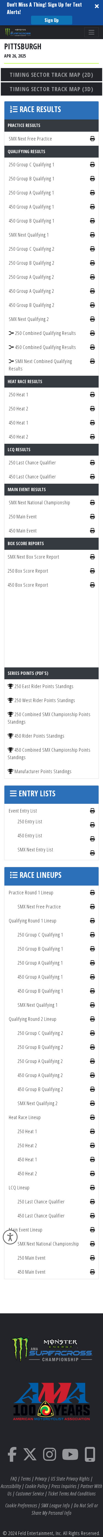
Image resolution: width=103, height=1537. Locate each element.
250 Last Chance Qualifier (32, 462)
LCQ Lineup (19, 1187)
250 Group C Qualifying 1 (31, 164)
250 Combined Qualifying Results (45, 333)
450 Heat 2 (18, 436)
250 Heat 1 (18, 394)
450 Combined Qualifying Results (45, 347)
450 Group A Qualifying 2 (31, 291)
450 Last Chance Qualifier (32, 476)
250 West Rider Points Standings (44, 700)
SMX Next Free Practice (30, 138)
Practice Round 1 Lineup (31, 892)
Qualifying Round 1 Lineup (33, 920)
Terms (26, 1478)
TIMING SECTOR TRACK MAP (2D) (51, 75)
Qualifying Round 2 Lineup (33, 1019)
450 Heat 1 (18, 422)
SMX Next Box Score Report (33, 556)
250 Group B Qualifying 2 (31, 262)
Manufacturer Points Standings (42, 771)
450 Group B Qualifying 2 (31, 305)
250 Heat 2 (18, 408)
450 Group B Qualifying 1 (31, 220)
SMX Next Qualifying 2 (29, 319)
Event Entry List (23, 810)
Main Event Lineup (26, 1229)
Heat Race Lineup (25, 1117)
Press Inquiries (63, 1486)
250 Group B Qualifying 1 (31, 178)
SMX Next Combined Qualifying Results (40, 365)
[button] (51, 12)
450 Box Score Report (28, 584)
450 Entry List (30, 835)
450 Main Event (23, 530)
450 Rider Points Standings (39, 735)
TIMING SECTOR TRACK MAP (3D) (51, 89)
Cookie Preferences (21, 1505)
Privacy (41, 1478)
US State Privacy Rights (70, 1478)
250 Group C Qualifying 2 (31, 248)
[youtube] (70, 1458)
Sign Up (51, 20)
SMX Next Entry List (35, 849)
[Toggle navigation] (91, 32)
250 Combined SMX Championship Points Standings (49, 718)
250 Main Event (23, 516)
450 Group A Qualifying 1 (31, 206)
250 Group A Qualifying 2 (31, 277)
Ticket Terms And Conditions (72, 1493)
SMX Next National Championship (39, 502)
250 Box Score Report (28, 570)
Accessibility (11, 1486)
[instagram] (50, 1458)
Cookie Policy (36, 1486)
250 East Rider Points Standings (43, 686)
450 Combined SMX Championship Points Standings (49, 753)
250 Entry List (30, 821)
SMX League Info (55, 1505)
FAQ (13, 1478)
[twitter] (30, 1458)
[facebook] (12, 1458)
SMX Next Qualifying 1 (29, 234)
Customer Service (30, 1493)
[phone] (90, 1458)
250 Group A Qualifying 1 (31, 192)
